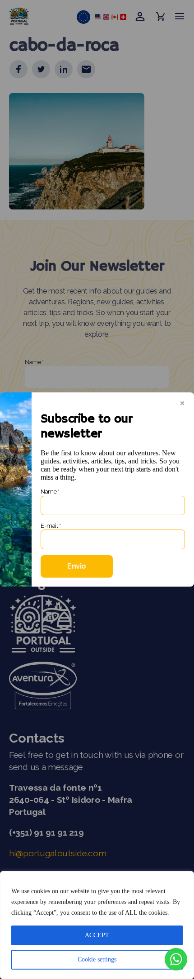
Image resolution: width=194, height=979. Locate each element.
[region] (97, 925)
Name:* (50, 491)
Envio (76, 566)
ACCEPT (97, 935)
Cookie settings (97, 959)
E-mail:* (51, 525)
